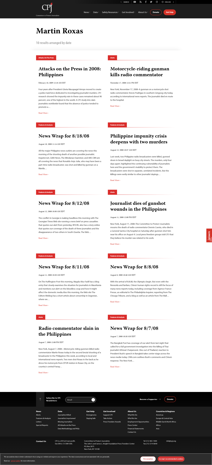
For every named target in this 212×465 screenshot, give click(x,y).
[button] (173, 2)
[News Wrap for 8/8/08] (142, 283)
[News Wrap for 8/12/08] (70, 219)
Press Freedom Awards (112, 422)
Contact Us (132, 432)
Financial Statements (136, 428)
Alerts (112, 58)
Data (60, 411)
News (38, 411)
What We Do (132, 415)
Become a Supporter (148, 399)
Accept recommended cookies (171, 459)
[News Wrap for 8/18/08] (70, 153)
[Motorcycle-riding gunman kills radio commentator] (142, 86)
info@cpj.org (171, 441)
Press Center (132, 425)
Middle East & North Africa (166, 422)
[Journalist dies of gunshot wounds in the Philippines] (142, 222)
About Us (132, 411)
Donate (156, 12)
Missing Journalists (65, 422)
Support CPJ (108, 415)
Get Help (169, 12)
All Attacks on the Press (67, 425)
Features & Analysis (46, 125)
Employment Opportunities (138, 422)
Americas (159, 415)
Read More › (44, 113)
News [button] (86, 12)
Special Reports (42, 425)
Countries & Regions (165, 411)
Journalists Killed (64, 415)
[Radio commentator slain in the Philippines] (70, 349)
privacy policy (15, 461)
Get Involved (109, 411)
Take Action (107, 418)
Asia (157, 428)
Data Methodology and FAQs (68, 428)
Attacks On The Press (46, 58)
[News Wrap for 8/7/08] (142, 346)
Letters (38, 422)
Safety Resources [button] (110, 12)
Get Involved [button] (128, 12)
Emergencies (91, 415)
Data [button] (95, 12)
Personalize (148, 459)
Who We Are (132, 418)
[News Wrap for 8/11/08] (70, 284)
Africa (158, 425)
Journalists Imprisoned (66, 418)
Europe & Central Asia (164, 418)
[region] (106, 459)
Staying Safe (91, 418)
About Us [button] (142, 12)
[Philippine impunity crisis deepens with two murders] (142, 156)
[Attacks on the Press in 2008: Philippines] (70, 89)
